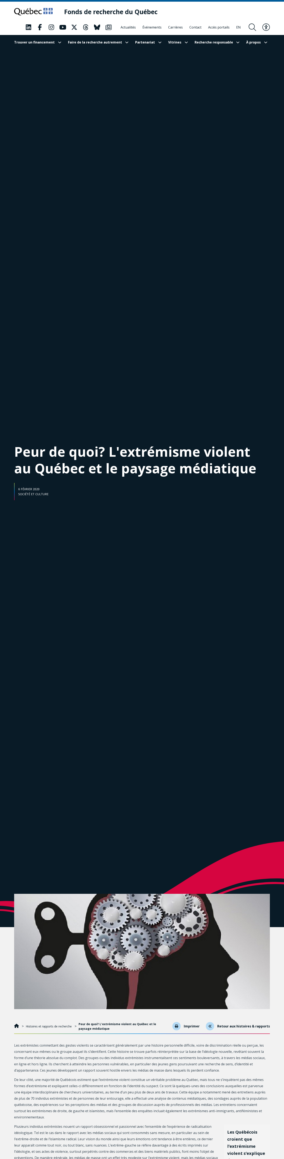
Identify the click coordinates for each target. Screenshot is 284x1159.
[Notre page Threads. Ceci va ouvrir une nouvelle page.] (85, 27)
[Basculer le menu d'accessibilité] (266, 27)
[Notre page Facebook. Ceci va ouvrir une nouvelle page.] (40, 27)
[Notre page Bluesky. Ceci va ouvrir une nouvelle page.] (97, 27)
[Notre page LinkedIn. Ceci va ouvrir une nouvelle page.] (28, 27)
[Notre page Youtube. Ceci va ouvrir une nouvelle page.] (63, 27)
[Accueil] (17, 1026)
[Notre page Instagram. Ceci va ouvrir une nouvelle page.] (51, 27)
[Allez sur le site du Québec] (33, 11)
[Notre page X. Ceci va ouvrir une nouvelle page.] (74, 27)
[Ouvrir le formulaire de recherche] (252, 27)
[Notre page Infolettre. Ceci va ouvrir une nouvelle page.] (108, 27)
